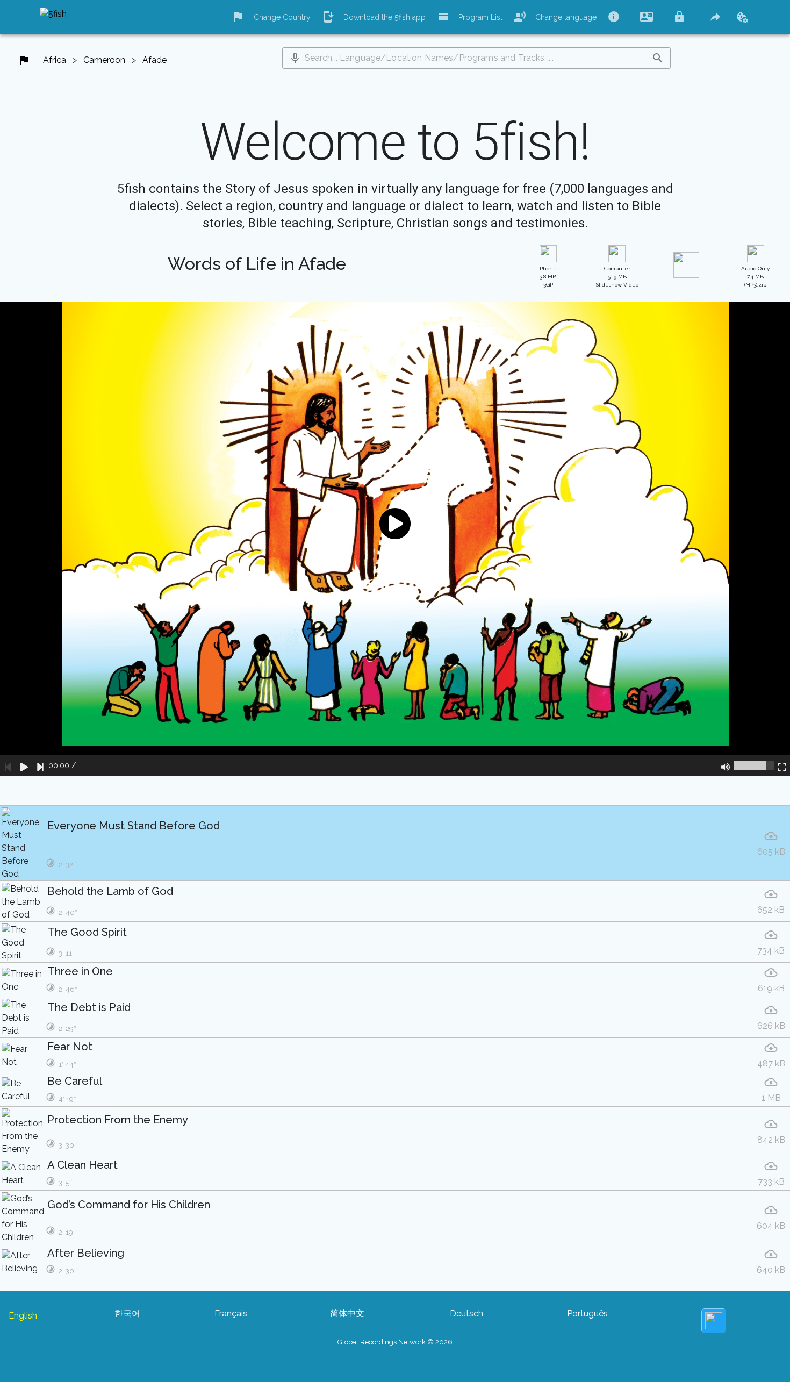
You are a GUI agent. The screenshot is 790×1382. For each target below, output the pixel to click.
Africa (54, 60)
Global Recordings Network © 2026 (395, 1342)
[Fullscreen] (782, 765)
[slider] (754, 765)
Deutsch (466, 1313)
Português (587, 1313)
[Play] (24, 765)
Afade (154, 60)
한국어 (127, 1313)
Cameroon (104, 60)
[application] (395, 539)
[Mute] (725, 765)
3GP (548, 277)
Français (230, 1313)
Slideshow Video (617, 277)
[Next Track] (40, 765)
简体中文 (347, 1313)
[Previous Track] (8, 765)
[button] (295, 58)
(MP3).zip (755, 277)
